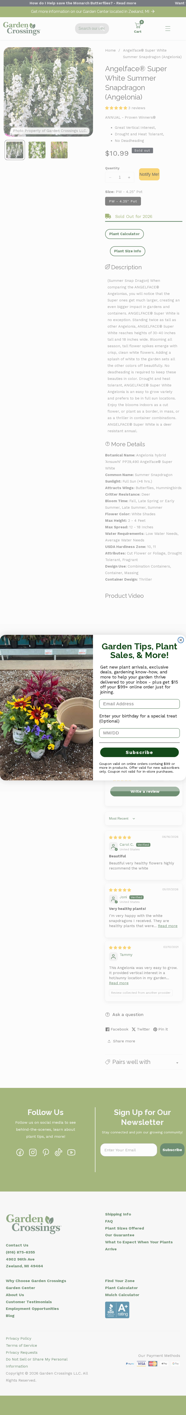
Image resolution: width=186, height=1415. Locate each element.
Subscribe (139, 752)
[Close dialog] (181, 640)
